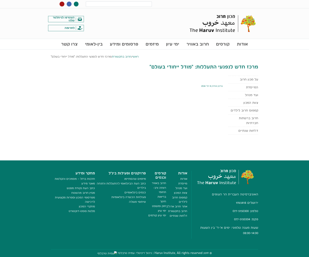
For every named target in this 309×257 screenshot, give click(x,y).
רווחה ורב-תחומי (159, 190)
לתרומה (70, 28)
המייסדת (252, 87)
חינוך (163, 201)
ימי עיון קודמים (157, 215)
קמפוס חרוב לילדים (244, 110)
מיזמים (152, 44)
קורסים (223, 44)
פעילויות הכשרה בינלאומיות (128, 197)
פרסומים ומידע (124, 44)
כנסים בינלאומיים (135, 192)
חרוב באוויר (198, 44)
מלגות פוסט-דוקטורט (82, 211)
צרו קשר (69, 44)
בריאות (162, 196)
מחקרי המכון (87, 206)
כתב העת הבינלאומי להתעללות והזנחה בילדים (121, 185)
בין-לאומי (94, 44)
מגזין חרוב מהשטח (83, 192)
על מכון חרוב (249, 79)
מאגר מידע (88, 183)
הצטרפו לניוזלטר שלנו (64, 19)
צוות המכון (250, 102)
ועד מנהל (251, 95)
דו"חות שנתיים (248, 130)
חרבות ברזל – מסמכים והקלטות (75, 178)
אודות (242, 44)
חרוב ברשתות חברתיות (248, 120)
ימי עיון (172, 44)
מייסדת (182, 183)
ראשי (135, 56)
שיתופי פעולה (137, 201)
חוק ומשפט (159, 206)
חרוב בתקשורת (121, 56)
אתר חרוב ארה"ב (176, 206)
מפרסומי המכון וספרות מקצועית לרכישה (75, 199)
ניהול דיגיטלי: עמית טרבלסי (135, 253)
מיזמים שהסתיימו (135, 178)
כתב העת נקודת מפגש (81, 188)
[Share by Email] (155, 156)
